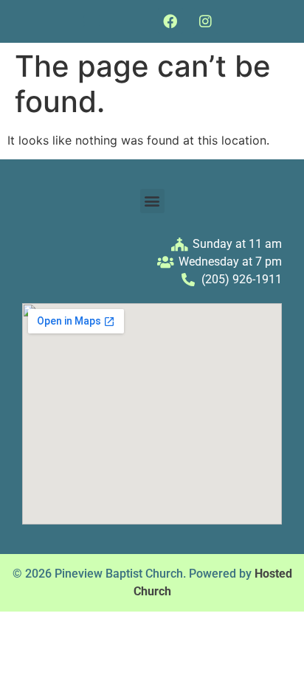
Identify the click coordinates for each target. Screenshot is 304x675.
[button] (92, 21)
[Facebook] (171, 21)
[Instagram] (205, 21)
